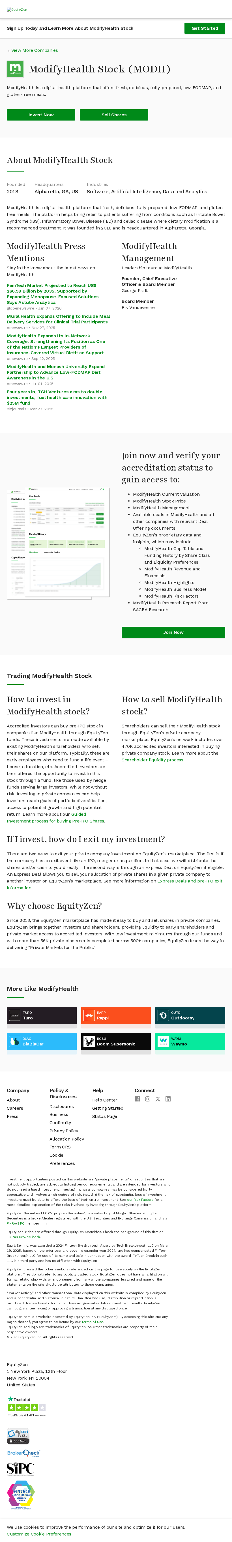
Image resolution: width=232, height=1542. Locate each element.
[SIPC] (20, 1468)
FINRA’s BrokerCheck (23, 1237)
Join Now (173, 632)
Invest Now (41, 114)
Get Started (205, 28)
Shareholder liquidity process (152, 760)
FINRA (11, 1223)
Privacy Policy (64, 1130)
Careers (15, 1108)
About (13, 1100)
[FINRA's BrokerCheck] (24, 1453)
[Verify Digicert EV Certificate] (18, 1435)
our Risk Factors (140, 1200)
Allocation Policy (67, 1139)
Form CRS (60, 1147)
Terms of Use (92, 1322)
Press (12, 1116)
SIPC (20, 1223)
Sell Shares (114, 114)
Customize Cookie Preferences (39, 1534)
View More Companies (34, 50)
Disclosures (62, 1106)
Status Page (104, 1116)
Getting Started (108, 1108)
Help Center (104, 1100)
